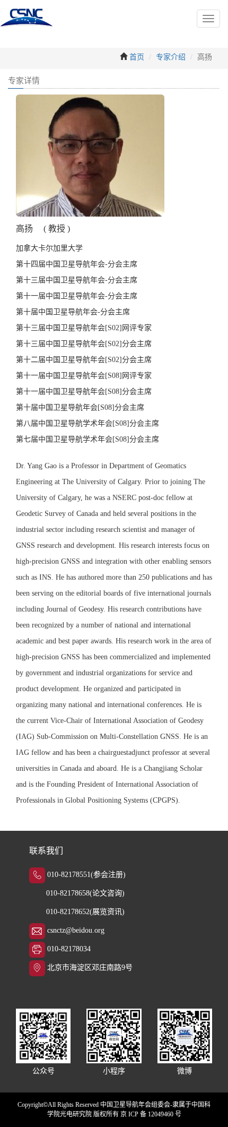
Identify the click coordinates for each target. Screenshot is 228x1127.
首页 (136, 57)
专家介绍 (171, 57)
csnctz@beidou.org (75, 930)
